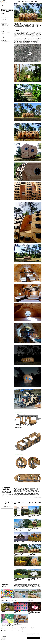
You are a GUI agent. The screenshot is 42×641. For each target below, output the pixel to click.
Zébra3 (10, 492)
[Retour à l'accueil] (1, 1)
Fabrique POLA (3, 630)
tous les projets (3, 588)
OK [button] (33, 638)
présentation (3, 628)
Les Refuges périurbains (4, 17)
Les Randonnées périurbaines (16, 630)
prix (22, 631)
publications (23, 629)
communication (27, 1)
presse (23, 630)
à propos (19, 1)
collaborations (3, 629)
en (40, 1)
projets (22, 1)
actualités (32, 1)
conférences (23, 628)
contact (36, 1)
